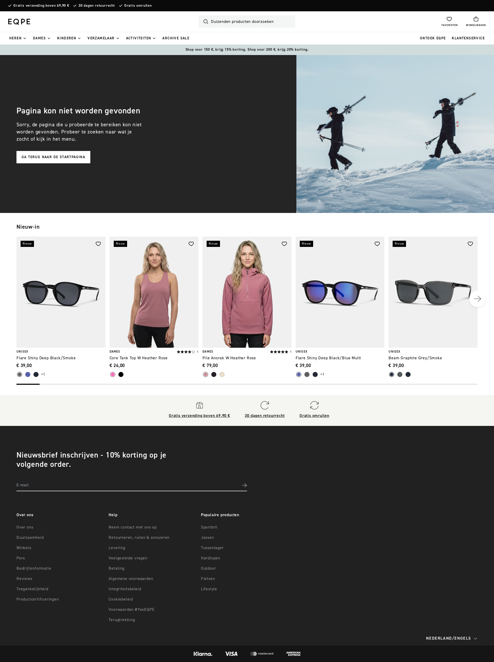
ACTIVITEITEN (138, 38)
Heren (15, 38)
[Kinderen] (79, 38)
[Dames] (49, 38)
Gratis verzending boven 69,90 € (41, 5)
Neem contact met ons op (132, 527)
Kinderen (66, 38)
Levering (117, 547)
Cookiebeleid (121, 599)
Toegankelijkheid (32, 589)
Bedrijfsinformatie (33, 568)
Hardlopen (210, 558)
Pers (20, 558)
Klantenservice (468, 38)
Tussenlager (212, 547)
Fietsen (208, 578)
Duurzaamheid (30, 537)
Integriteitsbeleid (125, 589)
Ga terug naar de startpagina (53, 157)
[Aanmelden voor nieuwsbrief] (244, 485)
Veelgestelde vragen (128, 558)
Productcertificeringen (37, 599)
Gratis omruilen (138, 5)
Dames (39, 38)
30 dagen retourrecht (96, 5)
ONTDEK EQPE (433, 38)
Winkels (23, 547)
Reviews (24, 578)
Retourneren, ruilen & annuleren (139, 537)
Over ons (24, 527)
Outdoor (208, 568)
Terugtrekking (122, 619)
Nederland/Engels (448, 638)
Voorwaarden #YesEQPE (131, 609)
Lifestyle (209, 589)
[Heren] (25, 38)
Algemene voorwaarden (131, 578)
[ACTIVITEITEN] (154, 38)
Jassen (207, 537)
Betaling (116, 568)
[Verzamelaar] (118, 38)
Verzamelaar (100, 38)
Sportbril (209, 527)
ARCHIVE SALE (175, 38)
